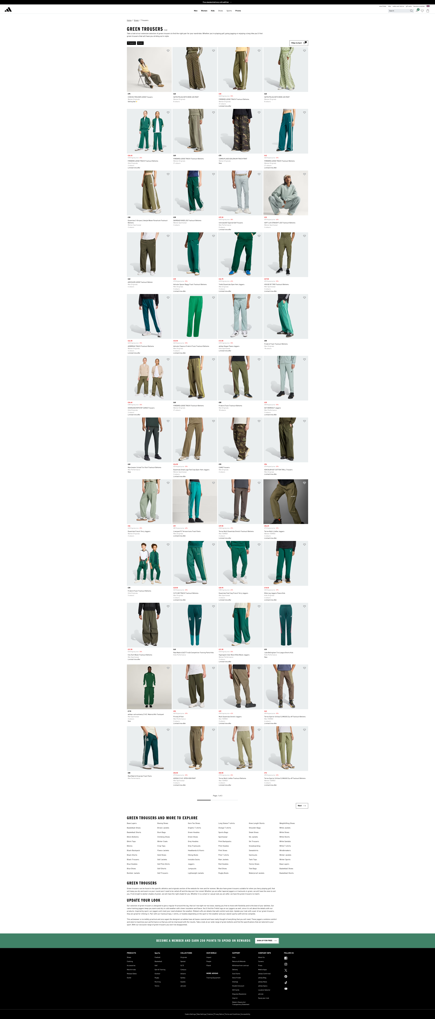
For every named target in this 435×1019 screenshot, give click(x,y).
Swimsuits (253, 855)
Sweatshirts (253, 851)
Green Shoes (193, 837)
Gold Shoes (161, 855)
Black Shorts (132, 855)
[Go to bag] (427, 11)
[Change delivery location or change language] (428, 6)
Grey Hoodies (193, 841)
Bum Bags (161, 832)
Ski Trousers (254, 841)
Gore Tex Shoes (194, 823)
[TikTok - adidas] (296, 983)
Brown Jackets (163, 828)
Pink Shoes (222, 851)
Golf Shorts (161, 869)
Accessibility (245, 1014)
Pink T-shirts (223, 855)
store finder (382, 6)
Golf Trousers (162, 873)
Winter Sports (284, 860)
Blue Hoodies (132, 864)
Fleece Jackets (163, 851)
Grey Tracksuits (194, 846)
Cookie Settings (190, 1014)
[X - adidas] (296, 971)
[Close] (199, 1013)
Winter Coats (162, 841)
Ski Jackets (253, 837)
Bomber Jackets (133, 873)
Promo (238, 11)
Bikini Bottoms (133, 837)
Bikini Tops (131, 841)
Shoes (220, 11)
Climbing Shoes (163, 837)
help (389, 6)
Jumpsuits (192, 869)
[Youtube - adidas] (296, 989)
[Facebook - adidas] (296, 958)
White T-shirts (285, 846)
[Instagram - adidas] (296, 965)
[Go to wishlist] (422, 11)
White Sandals (285, 841)
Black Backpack (133, 851)
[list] (208, 43)
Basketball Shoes (134, 828)
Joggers (191, 864)
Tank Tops (253, 860)
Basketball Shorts (134, 832)
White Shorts (284, 837)
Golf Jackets (162, 860)
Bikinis (129, 846)
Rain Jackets (223, 860)
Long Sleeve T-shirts (226, 823)
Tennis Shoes (254, 864)
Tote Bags (253, 869)
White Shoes (284, 832)
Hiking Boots (193, 855)
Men (195, 11)
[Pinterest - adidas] (296, 977)
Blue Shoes (131, 869)
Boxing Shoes (162, 823)
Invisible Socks (194, 860)
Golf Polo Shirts (163, 864)
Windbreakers (285, 851)
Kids (213, 11)
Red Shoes (222, 869)
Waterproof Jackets (256, 873)
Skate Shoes (254, 832)
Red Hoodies (223, 864)
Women (204, 11)
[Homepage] (8, 9)
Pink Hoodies (223, 846)
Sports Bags (223, 832)
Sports (229, 11)
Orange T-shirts (224, 828)
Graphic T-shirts (194, 828)
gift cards (409, 6)
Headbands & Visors (196, 851)
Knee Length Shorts (257, 823)
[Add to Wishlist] (168, 51)
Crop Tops (161, 846)
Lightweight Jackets (196, 873)
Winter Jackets (285, 855)
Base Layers (132, 823)
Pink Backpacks (224, 841)
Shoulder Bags (255, 828)
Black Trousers (133, 860)
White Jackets (284, 828)
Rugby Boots (223, 873)
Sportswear (223, 837)
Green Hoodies (193, 832)
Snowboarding (254, 846)
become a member (419, 6)
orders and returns (398, 6)
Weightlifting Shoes (287, 823)
